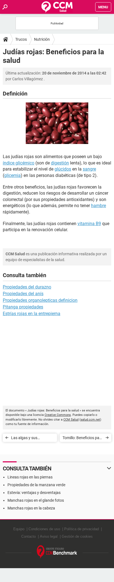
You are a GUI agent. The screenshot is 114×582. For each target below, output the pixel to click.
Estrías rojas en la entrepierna (31, 313)
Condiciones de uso (44, 529)
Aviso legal (49, 536)
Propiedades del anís (23, 293)
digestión (60, 163)
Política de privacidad (81, 529)
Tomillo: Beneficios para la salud (83, 439)
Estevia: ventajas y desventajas (34, 492)
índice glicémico (18, 163)
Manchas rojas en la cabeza (31, 508)
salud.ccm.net (90, 419)
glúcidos (63, 169)
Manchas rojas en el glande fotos (35, 500)
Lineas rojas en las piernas (30, 477)
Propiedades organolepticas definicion (40, 300)
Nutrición (42, 39)
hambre (98, 205)
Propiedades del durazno (27, 287)
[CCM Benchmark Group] (57, 552)
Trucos (21, 39)
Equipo (18, 529)
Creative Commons (58, 415)
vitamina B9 (89, 223)
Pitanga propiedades (23, 307)
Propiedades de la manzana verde (36, 485)
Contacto (28, 536)
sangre (89, 169)
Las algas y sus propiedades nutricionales (24, 439)
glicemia (12, 175)
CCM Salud (71, 419)
